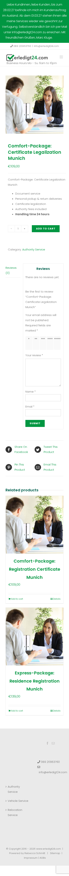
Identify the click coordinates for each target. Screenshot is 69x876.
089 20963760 (22, 46)
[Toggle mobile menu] (61, 57)
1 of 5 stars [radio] (29, 343)
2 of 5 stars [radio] (36, 343)
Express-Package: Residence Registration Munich (34, 681)
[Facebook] (47, 743)
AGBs (43, 858)
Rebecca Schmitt (34, 853)
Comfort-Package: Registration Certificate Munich (34, 569)
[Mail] (53, 743)
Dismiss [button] (58, 37)
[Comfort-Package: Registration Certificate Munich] (34, 525)
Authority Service (33, 249)
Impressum (31, 858)
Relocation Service (15, 812)
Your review (34, 355)
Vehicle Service (18, 801)
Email (29, 406)
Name (30, 392)
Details (57, 598)
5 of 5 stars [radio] (58, 343)
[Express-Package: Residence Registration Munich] (34, 636)
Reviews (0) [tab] (11, 270)
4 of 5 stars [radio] (51, 343)
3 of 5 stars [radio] (43, 343)
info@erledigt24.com (46, 46)
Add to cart (45, 228)
